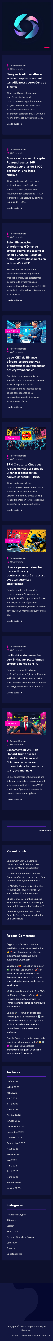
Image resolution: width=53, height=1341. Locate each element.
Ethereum (12, 1242)
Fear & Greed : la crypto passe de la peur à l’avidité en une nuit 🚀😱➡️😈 (26, 1042)
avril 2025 (12, 1171)
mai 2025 (12, 1165)
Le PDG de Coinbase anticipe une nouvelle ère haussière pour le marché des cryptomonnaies (25, 890)
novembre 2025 (15, 1132)
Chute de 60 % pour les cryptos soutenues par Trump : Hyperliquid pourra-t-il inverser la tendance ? (25, 902)
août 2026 (12, 1081)
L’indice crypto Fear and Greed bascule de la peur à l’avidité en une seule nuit (25, 915)
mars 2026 (12, 1109)
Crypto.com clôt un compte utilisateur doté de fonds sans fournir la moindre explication (24, 864)
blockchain (12, 1231)
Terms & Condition (30, 1335)
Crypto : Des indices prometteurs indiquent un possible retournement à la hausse (24, 1049)
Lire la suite (13, 124)
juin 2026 (12, 1092)
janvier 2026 (13, 1120)
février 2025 (14, 1182)
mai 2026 (12, 1098)
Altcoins (11, 1220)
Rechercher (45, 830)
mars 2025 (12, 1177)
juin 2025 (12, 1160)
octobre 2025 (14, 1137)
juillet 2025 (13, 1154)
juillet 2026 (13, 1087)
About (15, 1335)
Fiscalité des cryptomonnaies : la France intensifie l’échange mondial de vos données (26, 1002)
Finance (11, 1248)
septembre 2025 (16, 1143)
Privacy (46, 1335)
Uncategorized (14, 1254)
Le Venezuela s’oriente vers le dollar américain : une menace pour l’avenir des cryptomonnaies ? (26, 877)
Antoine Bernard (18, 65)
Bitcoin (10, 1226)
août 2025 (12, 1149)
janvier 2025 (13, 1188)
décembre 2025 (15, 1126)
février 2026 (14, 1115)
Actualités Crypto (16, 1214)
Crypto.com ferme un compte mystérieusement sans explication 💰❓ (25, 948)
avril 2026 (12, 1104)
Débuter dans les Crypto (20, 1237)
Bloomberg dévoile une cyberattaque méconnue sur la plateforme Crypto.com (24, 955)
